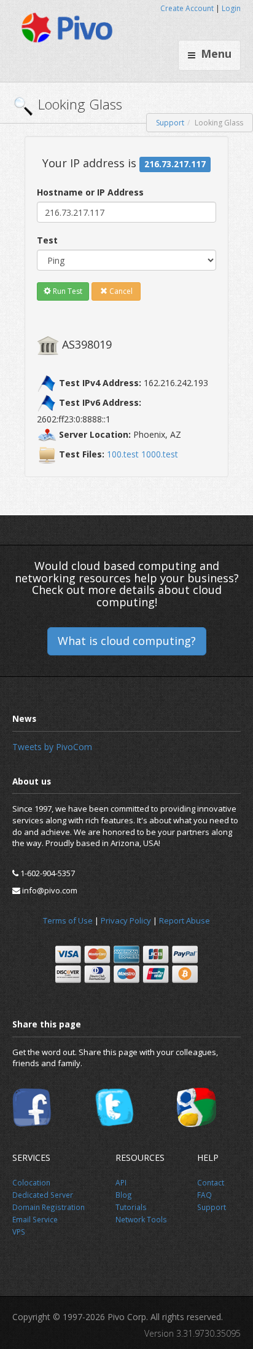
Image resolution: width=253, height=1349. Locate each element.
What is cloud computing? (127, 640)
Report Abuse (184, 920)
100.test (123, 454)
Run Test (66, 291)
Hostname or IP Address (90, 192)
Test (47, 240)
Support (170, 122)
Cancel (120, 291)
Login (231, 8)
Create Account (187, 8)
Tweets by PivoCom (52, 747)
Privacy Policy (126, 920)
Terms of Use (68, 920)
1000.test (159, 454)
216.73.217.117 (175, 164)
